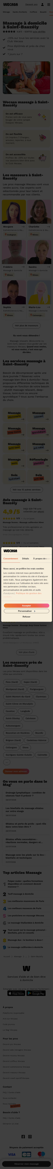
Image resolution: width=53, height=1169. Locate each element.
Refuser (26, 616)
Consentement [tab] (10, 558)
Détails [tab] (25, 558)
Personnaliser (25, 611)
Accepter (26, 605)
